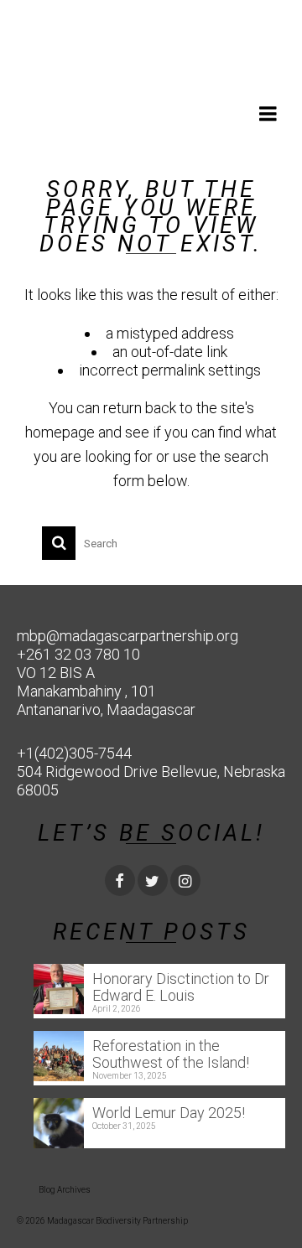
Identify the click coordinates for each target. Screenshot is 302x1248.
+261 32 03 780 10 (78, 654)
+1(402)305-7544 (74, 753)
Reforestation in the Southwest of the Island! (170, 1054)
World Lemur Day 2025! (168, 1112)
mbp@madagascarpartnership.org (127, 636)
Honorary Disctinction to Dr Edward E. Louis (180, 987)
